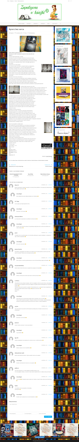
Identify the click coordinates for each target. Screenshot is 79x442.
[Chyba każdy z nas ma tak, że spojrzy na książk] (33, 429)
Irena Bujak (19, 193)
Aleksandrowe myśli (19, 353)
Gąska (16, 385)
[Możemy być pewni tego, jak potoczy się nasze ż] (58, 429)
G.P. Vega (17, 201)
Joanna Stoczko (18, 249)
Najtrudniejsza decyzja (45, 174)
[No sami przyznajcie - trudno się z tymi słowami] (20, 429)
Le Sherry (17, 280)
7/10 (11, 160)
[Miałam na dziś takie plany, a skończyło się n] (71, 429)
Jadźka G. (17, 368)
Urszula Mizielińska (19, 265)
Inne (26, 33)
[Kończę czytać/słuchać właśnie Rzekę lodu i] (46, 429)
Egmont (25, 160)
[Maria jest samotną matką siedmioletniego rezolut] (7, 429)
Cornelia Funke (14, 160)
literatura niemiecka (41, 160)
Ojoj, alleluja (30, 174)
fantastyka (29, 160)
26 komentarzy (32, 33)
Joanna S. (17, 322)
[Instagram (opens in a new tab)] (70, 1)
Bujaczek (12, 33)
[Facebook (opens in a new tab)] (68, 1)
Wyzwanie (46, 160)
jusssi (16, 232)
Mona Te (17, 185)
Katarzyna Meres (19, 216)
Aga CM (16, 337)
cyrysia (16, 306)
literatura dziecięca (34, 160)
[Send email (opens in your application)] (71, 1)
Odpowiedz (50, 184)
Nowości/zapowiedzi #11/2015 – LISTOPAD (16, 174)
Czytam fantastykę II (20, 160)
